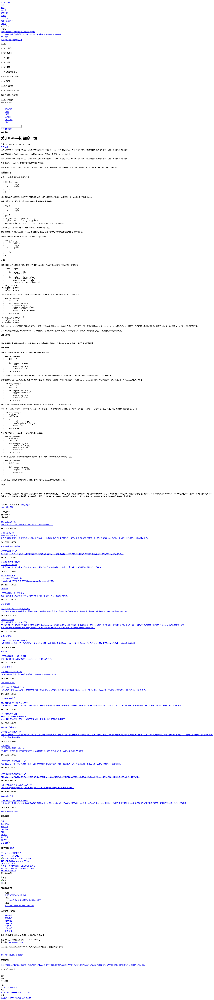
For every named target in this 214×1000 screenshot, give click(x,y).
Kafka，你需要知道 (13, 687)
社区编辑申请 (6, 129)
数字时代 (15, 811)
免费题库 (58, 34)
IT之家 (83, 965)
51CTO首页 (5, 2)
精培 (16, 906)
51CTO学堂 (9, 906)
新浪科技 (4, 965)
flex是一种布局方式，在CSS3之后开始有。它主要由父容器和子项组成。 (29, 674)
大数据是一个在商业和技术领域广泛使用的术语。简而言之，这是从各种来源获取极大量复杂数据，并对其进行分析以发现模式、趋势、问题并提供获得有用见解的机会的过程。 (70, 777)
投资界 (129, 965)
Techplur (24, 895)
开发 (13, 576)
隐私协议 (8, 931)
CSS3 (3, 683)
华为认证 (27, 34)
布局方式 (11, 683)
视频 (7, 112)
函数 (11, 507)
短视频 (19, 32)
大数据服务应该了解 (13, 774)
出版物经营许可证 (15, 955)
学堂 (2, 8)
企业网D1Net (122, 965)
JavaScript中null (11, 578)
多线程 (7, 604)
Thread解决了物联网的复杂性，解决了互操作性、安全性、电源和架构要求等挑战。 (34, 719)
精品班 (3, 10)
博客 (2, 5)
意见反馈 (8, 923)
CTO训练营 (29, 906)
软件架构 (9, 536)
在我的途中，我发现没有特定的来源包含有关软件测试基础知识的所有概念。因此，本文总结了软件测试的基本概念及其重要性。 (52, 567)
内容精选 (8, 109)
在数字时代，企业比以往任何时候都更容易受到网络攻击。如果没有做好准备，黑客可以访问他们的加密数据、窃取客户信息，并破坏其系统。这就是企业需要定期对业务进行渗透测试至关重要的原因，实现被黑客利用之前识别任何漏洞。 (94, 803)
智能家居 (12, 727)
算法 (10, 636)
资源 (6, 40)
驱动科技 (33, 965)
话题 (7, 114)
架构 (19, 562)
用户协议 (8, 928)
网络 (6, 651)
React (3, 620)
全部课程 (4, 34)
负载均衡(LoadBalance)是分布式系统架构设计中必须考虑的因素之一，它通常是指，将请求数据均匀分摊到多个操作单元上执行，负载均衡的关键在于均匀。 (62, 554)
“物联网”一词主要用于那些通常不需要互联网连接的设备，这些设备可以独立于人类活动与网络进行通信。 (42, 751)
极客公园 (94, 965)
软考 (15, 34)
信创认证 (20, 34)
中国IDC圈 (112, 965)
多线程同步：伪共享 (13, 656)
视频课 (3, 32)
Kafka (3, 698)
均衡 (6, 636)
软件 (10, 576)
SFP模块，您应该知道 (14, 641)
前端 (12, 533)
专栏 (17, 40)
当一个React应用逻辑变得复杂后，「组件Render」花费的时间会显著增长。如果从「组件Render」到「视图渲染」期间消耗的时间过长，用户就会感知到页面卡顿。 (64, 611)
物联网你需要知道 (12, 748)
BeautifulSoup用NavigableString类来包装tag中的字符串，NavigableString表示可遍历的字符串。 (37, 788)
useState (8, 522)
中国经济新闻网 (74, 965)
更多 (12, 848)
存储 (15, 714)
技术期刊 (8, 120)
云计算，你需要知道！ (14, 761)
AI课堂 (3, 24)
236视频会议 (103, 965)
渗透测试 (4, 811)
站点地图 (8, 921)
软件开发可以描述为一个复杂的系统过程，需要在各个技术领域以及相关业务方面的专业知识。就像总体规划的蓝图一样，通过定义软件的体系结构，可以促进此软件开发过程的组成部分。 (75, 538)
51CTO (8, 895)
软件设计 (18, 546)
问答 (10, 40)
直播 (20, 40)
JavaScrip (4, 589)
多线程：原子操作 (12, 593)
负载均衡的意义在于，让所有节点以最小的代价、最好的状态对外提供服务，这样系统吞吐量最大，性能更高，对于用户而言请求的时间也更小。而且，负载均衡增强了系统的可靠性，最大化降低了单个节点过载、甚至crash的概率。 (92, 706)
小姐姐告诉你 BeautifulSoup (16, 785)
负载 (2, 636)
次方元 (135, 965)
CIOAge (14, 895)
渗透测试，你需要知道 (14, 801)
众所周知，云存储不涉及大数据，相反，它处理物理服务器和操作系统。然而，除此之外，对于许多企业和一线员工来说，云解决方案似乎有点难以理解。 (61, 764)
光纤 (2, 651)
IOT (7, 727)
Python (3, 507)
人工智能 (4, 746)
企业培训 (4, 18)
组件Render (9, 620)
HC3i (19, 895)
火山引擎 (141, 965)
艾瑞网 (53, 965)
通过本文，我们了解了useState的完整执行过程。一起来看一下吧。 (27, 525)
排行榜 (14, 32)
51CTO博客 (9, 900)
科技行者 (40, 965)
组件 (8, 533)
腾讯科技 (11, 965)
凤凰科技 (25, 965)
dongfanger (25, 505)
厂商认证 (34, 34)
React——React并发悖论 (15, 609)
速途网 (65, 965)
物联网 (3, 727)
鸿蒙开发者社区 (7, 21)
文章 (2, 40)
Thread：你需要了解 (13, 716)
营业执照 (4, 955)
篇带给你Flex (11, 672)
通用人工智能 (11, 732)
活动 (7, 122)
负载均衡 (9, 551)
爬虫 (11, 796)
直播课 (25, 32)
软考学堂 (31, 32)
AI (9, 746)
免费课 (3, 16)
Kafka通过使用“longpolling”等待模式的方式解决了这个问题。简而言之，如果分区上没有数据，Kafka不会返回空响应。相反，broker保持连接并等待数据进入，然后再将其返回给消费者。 (74, 690)
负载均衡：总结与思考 (14, 622)
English (8, 926)
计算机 (3, 714)
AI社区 (8, 117)
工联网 (88, 965)
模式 (13, 698)
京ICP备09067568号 (16, 942)
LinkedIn (8, 698)
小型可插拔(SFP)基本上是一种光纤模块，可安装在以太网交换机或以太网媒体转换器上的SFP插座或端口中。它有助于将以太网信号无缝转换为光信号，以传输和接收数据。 (68, 643)
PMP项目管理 (49, 34)
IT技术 (41, 34)
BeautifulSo (5, 796)
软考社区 (4, 13)
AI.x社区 (37, 900)
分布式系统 (12, 562)
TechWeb (47, 965)
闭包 (7, 507)
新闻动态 (8, 918)
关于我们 (8, 915)
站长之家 (59, 965)
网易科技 (18, 965)
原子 (2, 604)
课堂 (13, 40)
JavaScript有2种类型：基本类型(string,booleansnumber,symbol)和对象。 (28, 581)
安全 (10, 811)
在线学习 (4, 37)
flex (6, 683)
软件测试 (9, 565)
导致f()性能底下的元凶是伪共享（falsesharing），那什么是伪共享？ (27, 659)
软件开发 (11, 546)
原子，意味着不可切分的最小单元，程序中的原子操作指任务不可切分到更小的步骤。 (35, 596)
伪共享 (3, 667)
